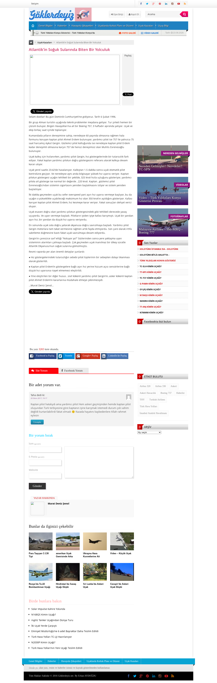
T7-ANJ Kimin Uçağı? (150, 306)
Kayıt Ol (134, 14)
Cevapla (37, 422)
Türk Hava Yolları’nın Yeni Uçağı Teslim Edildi (56, 648)
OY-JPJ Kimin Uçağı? (150, 289)
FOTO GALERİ (129, 33)
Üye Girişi (118, 14)
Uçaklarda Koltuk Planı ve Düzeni (116, 25)
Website (33, 470)
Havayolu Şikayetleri (82, 25)
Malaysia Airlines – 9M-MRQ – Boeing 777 (161, 230)
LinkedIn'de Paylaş (117, 355)
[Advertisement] (81, 319)
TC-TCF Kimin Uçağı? (150, 277)
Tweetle (69, 355)
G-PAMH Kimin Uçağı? (151, 283)
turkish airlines (157, 399)
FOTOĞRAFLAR (179, 216)
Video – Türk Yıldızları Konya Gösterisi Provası (160, 199)
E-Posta (36, 456)
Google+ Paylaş (90, 355)
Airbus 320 (145, 386)
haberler (180, 393)
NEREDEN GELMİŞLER (175, 153)
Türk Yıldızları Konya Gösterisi (158, 260)
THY (142, 399)
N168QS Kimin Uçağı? (43, 614)
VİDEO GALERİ (151, 33)
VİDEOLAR (182, 184)
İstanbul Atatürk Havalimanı (153, 413)
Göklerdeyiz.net (65, 676)
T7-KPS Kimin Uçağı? (150, 272)
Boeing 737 (166, 393)
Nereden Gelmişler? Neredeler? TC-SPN (160, 167)
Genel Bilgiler (45, 25)
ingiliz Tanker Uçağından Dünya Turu (52, 620)
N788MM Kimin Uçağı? (151, 312)
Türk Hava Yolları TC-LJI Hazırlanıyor (51, 636)
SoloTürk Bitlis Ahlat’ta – (154, 254)
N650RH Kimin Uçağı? (151, 301)
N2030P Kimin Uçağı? (43, 642)
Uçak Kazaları (145, 25)
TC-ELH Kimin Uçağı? (51, 33)
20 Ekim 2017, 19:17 (39, 398)
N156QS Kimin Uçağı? (151, 295)
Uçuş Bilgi (163, 25)
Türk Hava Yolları (148, 406)
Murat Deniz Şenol (58, 503)
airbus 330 (160, 386)
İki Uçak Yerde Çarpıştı (44, 625)
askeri (174, 386)
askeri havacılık (148, 393)
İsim (35, 443)
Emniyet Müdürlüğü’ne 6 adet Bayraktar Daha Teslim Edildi (64, 631)
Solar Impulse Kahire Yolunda (48, 609)
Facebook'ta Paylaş (45, 355)
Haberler (62, 25)
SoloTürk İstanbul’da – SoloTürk (159, 249)
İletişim (34, 3)
